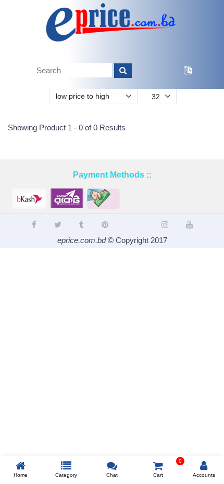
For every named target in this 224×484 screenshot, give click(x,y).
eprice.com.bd (81, 240)
